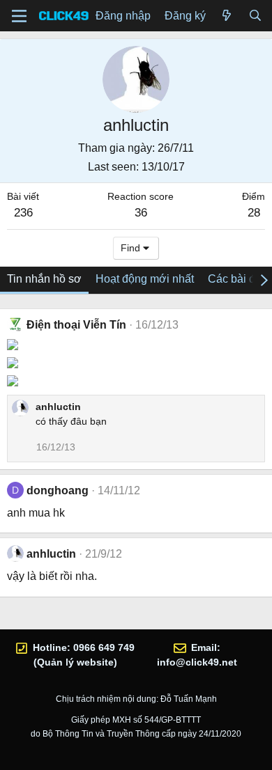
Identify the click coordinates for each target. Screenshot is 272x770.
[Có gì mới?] (227, 16)
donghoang (58, 490)
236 (23, 212)
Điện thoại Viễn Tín (76, 325)
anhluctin (58, 406)
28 (254, 212)
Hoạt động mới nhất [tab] (145, 279)
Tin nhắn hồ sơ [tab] (44, 279)
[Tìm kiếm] (255, 16)
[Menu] (19, 16)
